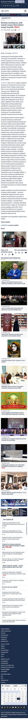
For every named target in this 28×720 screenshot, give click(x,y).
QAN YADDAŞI (4, 650)
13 (16, 696)
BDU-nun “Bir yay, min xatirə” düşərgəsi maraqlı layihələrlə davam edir (12, 559)
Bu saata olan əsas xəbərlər (9, 587)
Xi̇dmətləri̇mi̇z (5, 669)
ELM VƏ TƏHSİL (5, 644)
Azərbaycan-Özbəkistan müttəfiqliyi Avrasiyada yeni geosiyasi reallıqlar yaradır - (14, 574)
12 (11, 696)
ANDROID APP (4, 680)
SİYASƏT (3, 633)
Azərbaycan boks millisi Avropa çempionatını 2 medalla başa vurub (12, 593)
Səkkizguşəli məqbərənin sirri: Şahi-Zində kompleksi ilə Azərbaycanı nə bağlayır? (13, 466)
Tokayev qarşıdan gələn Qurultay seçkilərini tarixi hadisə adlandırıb (14, 621)
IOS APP (3, 682)
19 (11, 698)
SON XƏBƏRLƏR (8, 519)
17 (4, 698)
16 (25, 696)
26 (11, 701)
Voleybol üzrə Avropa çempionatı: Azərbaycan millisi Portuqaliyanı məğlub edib (13, 546)
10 (4, 696)
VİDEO (2, 654)
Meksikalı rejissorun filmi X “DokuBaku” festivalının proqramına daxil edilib (12, 387)
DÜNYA (3, 648)
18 (8, 698)
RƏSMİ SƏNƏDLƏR (6, 631)
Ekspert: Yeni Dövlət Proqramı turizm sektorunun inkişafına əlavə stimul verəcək (13, 282)
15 (22, 696)
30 (25, 701)
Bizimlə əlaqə (5, 659)
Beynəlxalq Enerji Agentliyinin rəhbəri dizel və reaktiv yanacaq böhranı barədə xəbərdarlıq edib (13, 613)
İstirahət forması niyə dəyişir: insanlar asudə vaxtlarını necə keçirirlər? (12, 606)
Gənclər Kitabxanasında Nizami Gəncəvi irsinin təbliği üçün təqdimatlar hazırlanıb (13, 413)
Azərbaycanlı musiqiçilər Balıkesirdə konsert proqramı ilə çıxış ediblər (14, 439)
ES (11, 5)
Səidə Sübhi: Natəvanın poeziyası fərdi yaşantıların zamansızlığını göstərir (12, 335)
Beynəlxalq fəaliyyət (7, 667)
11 (8, 696)
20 (16, 698)
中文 (17, 5)
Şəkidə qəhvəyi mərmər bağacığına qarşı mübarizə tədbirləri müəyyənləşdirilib (13, 553)
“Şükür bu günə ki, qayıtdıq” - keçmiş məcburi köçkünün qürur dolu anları (12, 566)
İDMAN (3, 646)
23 (25, 698)
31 (4, 703)
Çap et (13, 30)
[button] (14, 38)
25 (8, 701)
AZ (1, 5)
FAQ (2, 676)
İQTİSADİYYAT (4, 635)
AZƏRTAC (15, 53)
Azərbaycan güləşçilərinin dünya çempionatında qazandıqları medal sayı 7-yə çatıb (13, 524)
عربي (14, 5)
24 (4, 701)
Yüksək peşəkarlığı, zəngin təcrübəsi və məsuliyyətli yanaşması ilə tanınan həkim (13, 599)
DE (7, 5)
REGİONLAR (4, 637)
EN (5, 5)
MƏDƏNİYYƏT (6, 18)
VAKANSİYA (4, 671)
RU (3, 5)
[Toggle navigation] (25, 11)
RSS (2, 678)
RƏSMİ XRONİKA (5, 629)
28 (19, 701)
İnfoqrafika (4, 652)
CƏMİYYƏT (4, 639)
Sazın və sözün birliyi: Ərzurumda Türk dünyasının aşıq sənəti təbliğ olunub (12, 308)
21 (19, 698)
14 (19, 696)
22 (22, 698)
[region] (14, 572)
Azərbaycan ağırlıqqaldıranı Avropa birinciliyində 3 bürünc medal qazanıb (12, 531)
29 (22, 701)
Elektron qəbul (6, 674)
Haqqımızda (4, 661)
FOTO (2, 656)
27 (16, 701)
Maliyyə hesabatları (7, 665)
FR (9, 5)
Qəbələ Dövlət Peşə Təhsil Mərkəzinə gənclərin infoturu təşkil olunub (12, 538)
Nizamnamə (4, 663)
